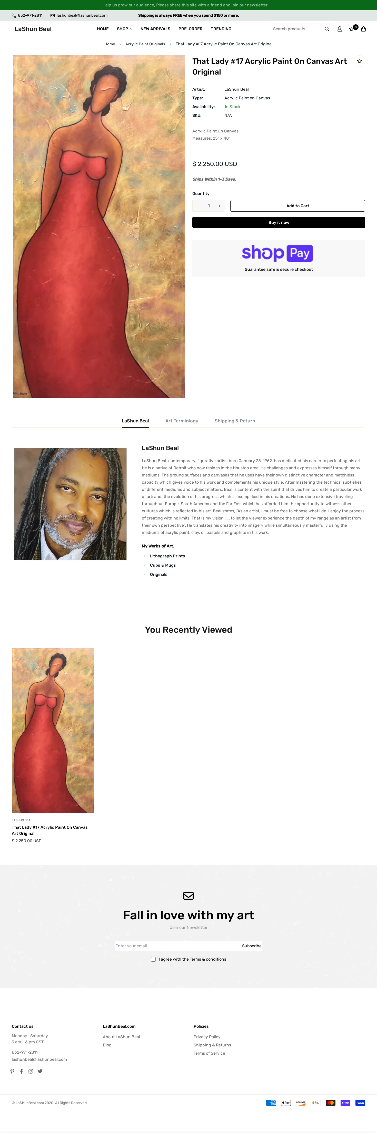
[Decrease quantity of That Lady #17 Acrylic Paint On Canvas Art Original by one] (198, 206)
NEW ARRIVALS (155, 28)
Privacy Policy (207, 1036)
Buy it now (279, 222)
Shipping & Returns (212, 1045)
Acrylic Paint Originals (145, 44)
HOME (103, 28)
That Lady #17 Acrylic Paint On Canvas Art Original (50, 830)
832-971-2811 (25, 1052)
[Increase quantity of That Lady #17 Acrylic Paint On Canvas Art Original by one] (219, 206)
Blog (107, 1045)
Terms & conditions (208, 959)
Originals (158, 574)
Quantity (201, 193)
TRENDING (221, 28)
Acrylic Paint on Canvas (247, 98)
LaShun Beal (236, 89)
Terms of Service (209, 1053)
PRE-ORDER (190, 28)
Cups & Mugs (163, 565)
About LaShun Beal (121, 1036)
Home (109, 44)
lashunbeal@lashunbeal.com (39, 1059)
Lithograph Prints (167, 556)
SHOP (122, 28)
